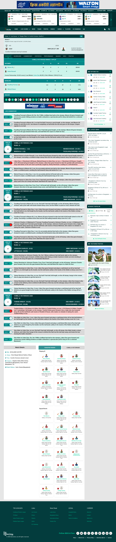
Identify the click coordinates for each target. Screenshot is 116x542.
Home (16, 29)
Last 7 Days (100, 210)
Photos (46, 29)
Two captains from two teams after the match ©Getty (105, 269)
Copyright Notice (72, 512)
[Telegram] (107, 533)
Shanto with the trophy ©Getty (105, 285)
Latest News (53, 512)
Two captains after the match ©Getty (99, 263)
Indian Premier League (18, 518)
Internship (89, 521)
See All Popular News (100, 238)
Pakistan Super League (18, 521)
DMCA (70, 515)
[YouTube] (81, 533)
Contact (89, 515)
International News (54, 518)
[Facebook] (77, 533)
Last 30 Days (108, 210)
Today (91, 210)
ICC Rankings (77, 29)
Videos (52, 29)
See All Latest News (100, 201)
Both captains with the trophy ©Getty (105, 293)
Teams (39, 29)
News (33, 29)
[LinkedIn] (103, 533)
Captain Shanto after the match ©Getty (105, 277)
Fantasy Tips (53, 521)
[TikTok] (92, 533)
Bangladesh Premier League (11, 41)
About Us (89, 512)
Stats (25, 23)
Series (33, 521)
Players (68, 29)
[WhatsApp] (96, 533)
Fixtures (13, 23)
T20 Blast (15, 515)
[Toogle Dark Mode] (105, 29)
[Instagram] (85, 533)
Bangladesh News (54, 515)
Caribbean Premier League (19, 512)
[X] (88, 533)
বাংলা (84, 29)
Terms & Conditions (73, 518)
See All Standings (98, 124)
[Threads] (110, 533)
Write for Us (89, 518)
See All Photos (100, 308)
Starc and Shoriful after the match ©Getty (105, 301)
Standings (45, 23)
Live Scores (14, 36)
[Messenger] (99, 533)
